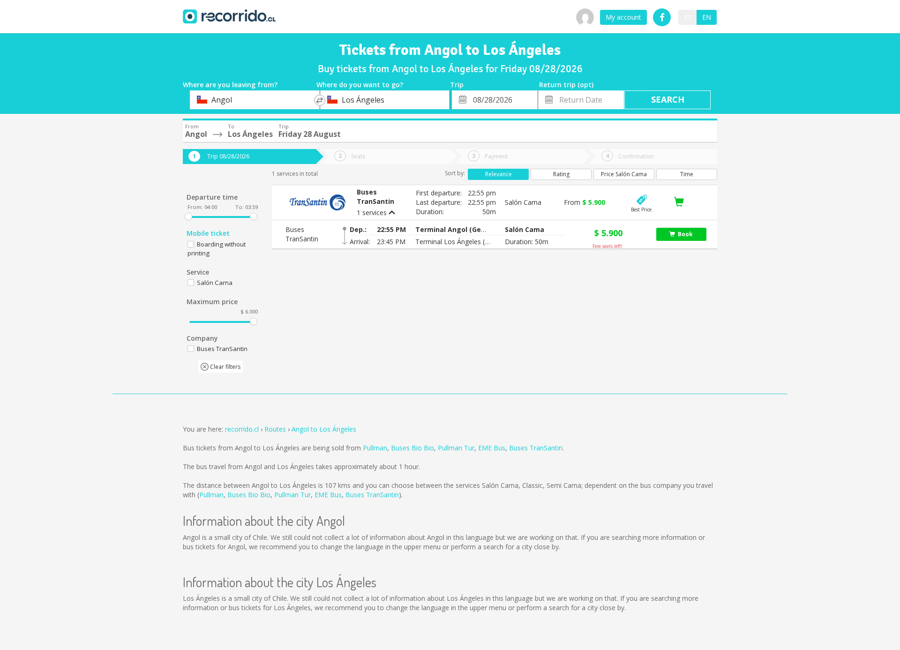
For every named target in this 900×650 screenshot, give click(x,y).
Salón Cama (214, 282)
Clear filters (224, 367)
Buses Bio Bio (412, 447)
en (706, 17)
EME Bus (491, 447)
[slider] (188, 216)
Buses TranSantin (535, 447)
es (687, 17)
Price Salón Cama (624, 174)
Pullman (375, 447)
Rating (561, 174)
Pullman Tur (456, 447)
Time (686, 174)
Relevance (498, 174)
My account (623, 17)
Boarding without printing (217, 248)
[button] (452, 229)
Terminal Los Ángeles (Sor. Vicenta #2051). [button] (452, 241)
